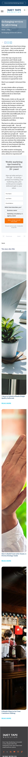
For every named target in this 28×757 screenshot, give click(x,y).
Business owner (12, 210)
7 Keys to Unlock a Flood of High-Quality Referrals (14, 329)
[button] (14, 211)
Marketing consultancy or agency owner (15, 215)
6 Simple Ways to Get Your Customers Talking (14, 645)
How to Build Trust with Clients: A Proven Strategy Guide (14, 487)
